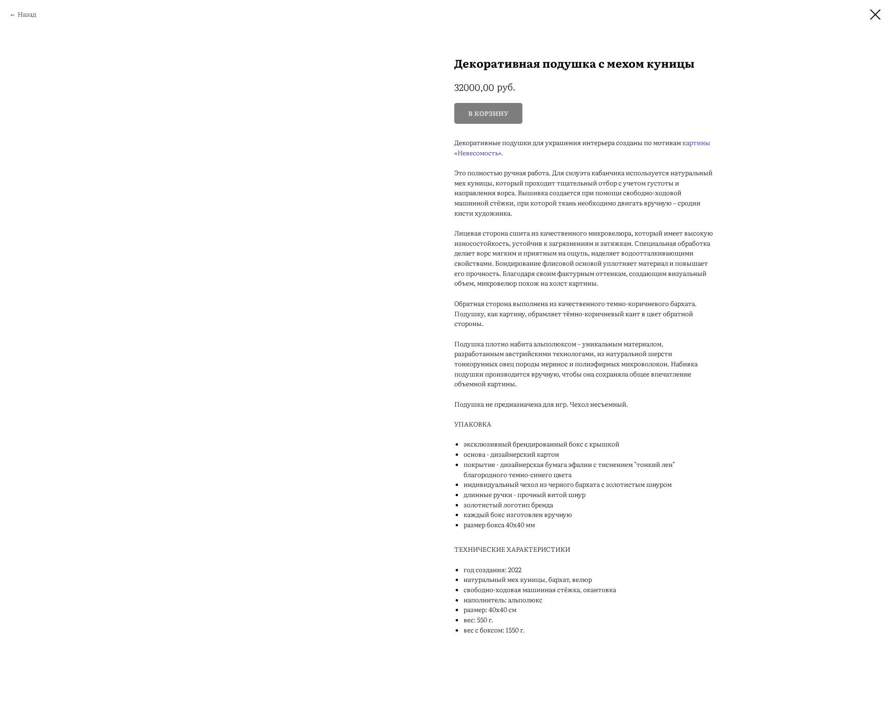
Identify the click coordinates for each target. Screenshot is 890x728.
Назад (27, 14)
